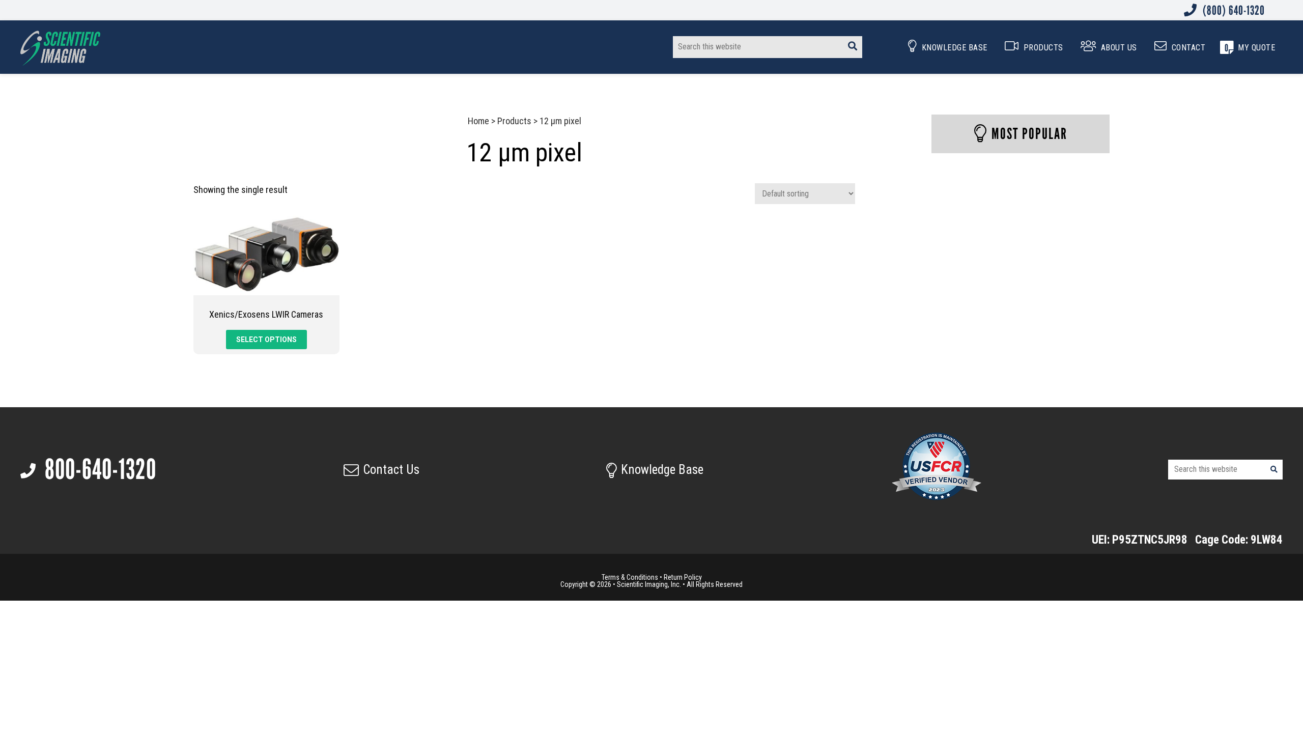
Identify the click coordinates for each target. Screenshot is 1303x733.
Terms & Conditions (630, 577)
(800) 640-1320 (1232, 10)
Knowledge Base (662, 469)
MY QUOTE (1256, 47)
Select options (266, 339)
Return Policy (683, 577)
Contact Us (391, 469)
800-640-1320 (98, 469)
